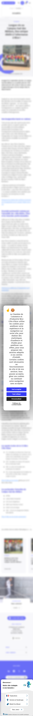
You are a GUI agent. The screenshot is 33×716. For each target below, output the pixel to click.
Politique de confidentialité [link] (16, 404)
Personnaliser (16, 399)
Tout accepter (16, 389)
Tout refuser (16, 394)
